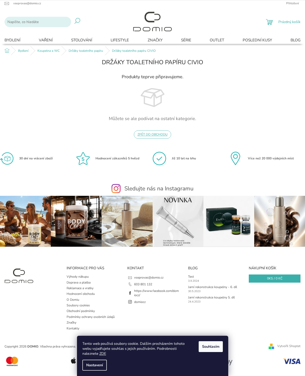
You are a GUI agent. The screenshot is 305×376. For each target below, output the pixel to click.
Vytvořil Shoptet (288, 346)
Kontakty (73, 328)
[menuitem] (12, 40)
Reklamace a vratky (80, 288)
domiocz (140, 302)
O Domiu (73, 300)
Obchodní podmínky (81, 311)
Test (191, 276)
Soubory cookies (78, 305)
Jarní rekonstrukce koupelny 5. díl (211, 297)
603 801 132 (143, 284)
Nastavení (94, 365)
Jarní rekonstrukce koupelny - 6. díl (212, 287)
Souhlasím (210, 346)
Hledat (77, 22)
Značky (71, 322)
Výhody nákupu (78, 276)
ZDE (102, 353)
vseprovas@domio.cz (148, 277)
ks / (274, 278)
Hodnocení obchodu (81, 294)
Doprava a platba (79, 282)
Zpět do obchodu (152, 134)
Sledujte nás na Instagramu (158, 188)
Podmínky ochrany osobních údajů (91, 317)
